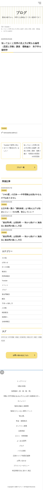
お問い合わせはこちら (20, 355)
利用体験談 (6, 276)
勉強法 (4, 271)
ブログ (4, 290)
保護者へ (5, 317)
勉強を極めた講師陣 (22, 406)
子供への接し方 (7, 303)
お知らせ (5, 262)
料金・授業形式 (21, 421)
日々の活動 (6, 267)
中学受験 (11, 337)
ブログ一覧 (21, 167)
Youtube (4, 128)
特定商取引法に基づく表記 (21, 470)
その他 (4, 258)
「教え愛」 (21, 416)
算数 (40, 337)
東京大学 (30, 337)
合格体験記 (6, 321)
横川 (36, 337)
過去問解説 (6, 294)
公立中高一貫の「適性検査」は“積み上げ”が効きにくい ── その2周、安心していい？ (20, 210)
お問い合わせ (21, 461)
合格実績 (21, 431)
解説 (3, 299)
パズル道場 (21, 451)
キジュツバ (21, 401)
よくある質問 (21, 441)
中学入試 (4, 337)
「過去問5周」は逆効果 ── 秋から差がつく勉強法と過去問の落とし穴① (21, 238)
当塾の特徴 (21, 386)
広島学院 (23, 337)
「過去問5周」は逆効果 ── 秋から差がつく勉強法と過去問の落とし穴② (21, 224)
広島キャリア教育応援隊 (21, 456)
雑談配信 (5, 312)
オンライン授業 (21, 426)
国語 (17, 337)
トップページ (21, 381)
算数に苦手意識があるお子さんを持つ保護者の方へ (22, 396)
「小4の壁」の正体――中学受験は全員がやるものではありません (21, 196)
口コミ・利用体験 (21, 436)
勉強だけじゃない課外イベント (21, 411)
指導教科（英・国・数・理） (21, 391)
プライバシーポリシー (21, 466)
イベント (5, 285)
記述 (3, 340)
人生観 (4, 308)
